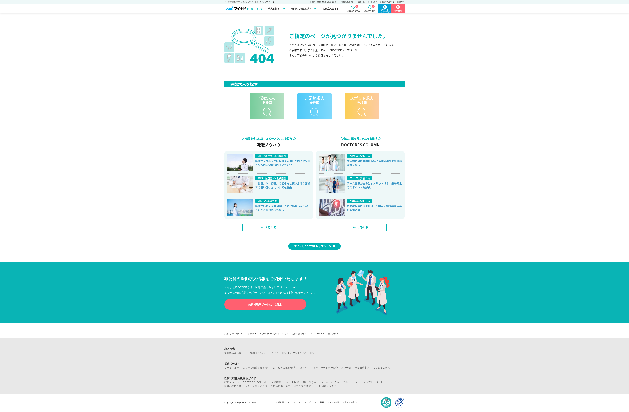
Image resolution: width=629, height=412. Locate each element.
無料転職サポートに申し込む (265, 304)
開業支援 (332, 334)
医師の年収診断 (233, 386)
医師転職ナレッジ (281, 382)
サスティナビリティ (308, 402)
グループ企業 (333, 402)
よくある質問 (372, 2)
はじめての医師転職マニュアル (290, 367)
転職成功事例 (362, 367)
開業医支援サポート (372, 382)
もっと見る (267, 227)
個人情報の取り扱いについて (273, 334)
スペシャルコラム (329, 382)
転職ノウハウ (231, 382)
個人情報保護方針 (350, 402)
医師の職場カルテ (280, 386)
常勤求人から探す (234, 353)
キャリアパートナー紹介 (324, 367)
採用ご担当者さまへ (348, 2)
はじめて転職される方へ (256, 367)
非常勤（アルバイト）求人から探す (267, 353)
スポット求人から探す (302, 353)
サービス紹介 (231, 367)
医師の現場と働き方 (305, 382)
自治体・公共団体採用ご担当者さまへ (324, 2)
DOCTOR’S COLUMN (255, 382)
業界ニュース (350, 382)
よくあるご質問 (381, 367)
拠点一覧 (361, 2)
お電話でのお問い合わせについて (392, 2)
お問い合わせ (298, 334)
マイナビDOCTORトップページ (312, 246)
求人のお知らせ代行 (256, 386)
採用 (322, 402)
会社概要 (280, 402)
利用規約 (250, 334)
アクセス (291, 402)
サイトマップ (316, 334)
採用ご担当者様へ (232, 334)
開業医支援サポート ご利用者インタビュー (317, 386)
